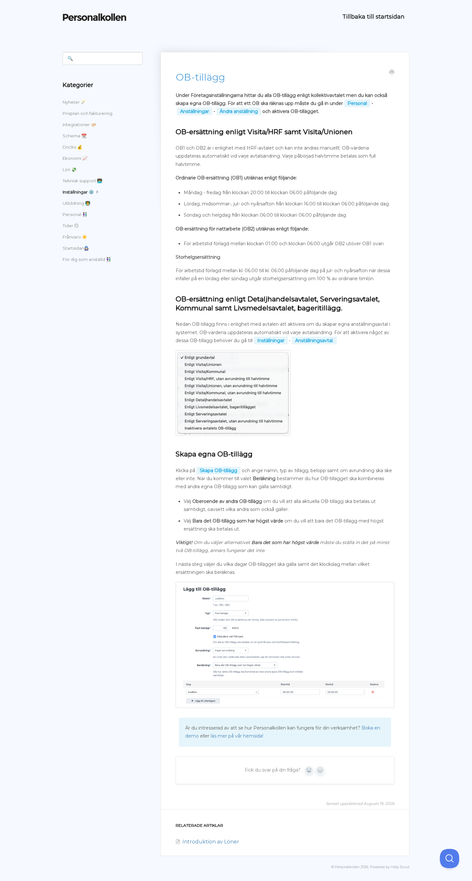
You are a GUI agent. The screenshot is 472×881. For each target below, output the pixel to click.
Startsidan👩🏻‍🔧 (76, 248)
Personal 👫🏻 (75, 214)
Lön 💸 (69, 169)
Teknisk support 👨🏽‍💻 (82, 180)
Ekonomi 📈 (75, 158)
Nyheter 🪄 (74, 102)
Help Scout (400, 867)
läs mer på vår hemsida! (237, 736)
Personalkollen (347, 867)
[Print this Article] (391, 72)
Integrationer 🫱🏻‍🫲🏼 (79, 124)
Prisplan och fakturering (87, 113)
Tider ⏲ (70, 225)
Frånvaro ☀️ (75, 236)
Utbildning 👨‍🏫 (76, 203)
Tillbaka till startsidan (373, 16)
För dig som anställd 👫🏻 (87, 259)
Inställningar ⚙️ (79, 191)
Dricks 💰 (72, 147)
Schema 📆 (74, 135)
